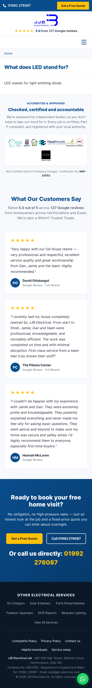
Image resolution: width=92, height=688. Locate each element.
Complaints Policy (24, 641)
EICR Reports (47, 613)
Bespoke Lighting (74, 613)
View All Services (46, 622)
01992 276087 (19, 5)
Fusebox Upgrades (19, 613)
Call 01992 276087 (66, 538)
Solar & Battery (40, 603)
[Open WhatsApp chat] (83, 679)
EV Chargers (16, 603)
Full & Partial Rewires (70, 603)
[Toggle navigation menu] (84, 42)
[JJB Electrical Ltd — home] (46, 20)
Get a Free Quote (73, 5)
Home (8, 53)
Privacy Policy (51, 641)
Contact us (72, 641)
